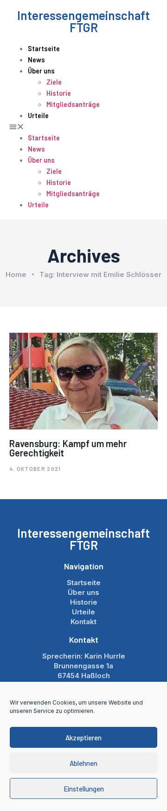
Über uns (41, 71)
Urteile (38, 115)
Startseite (44, 49)
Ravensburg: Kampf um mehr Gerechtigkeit (68, 448)
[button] (83, 126)
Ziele (54, 82)
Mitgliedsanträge (73, 104)
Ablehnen (83, 763)
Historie (58, 93)
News (36, 60)
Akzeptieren (83, 737)
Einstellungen (84, 789)
